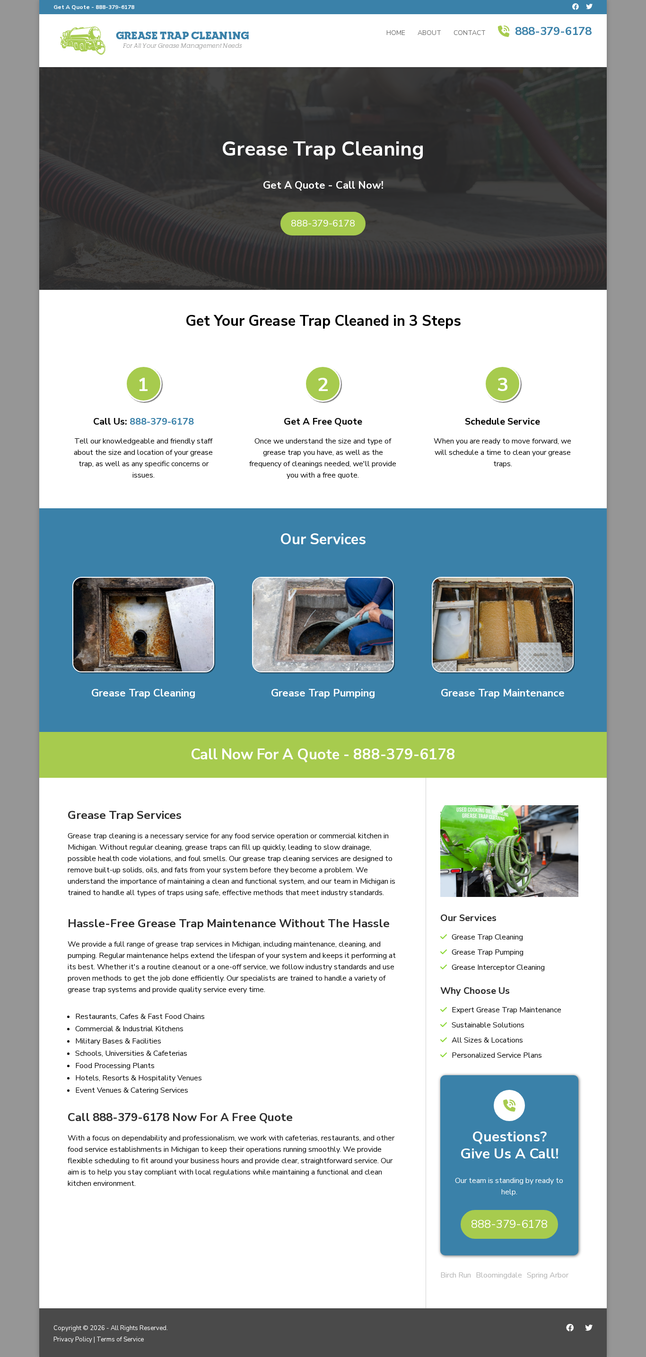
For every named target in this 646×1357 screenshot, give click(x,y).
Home (395, 33)
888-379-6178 (115, 7)
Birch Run (455, 1275)
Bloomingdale (499, 1275)
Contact (470, 33)
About (429, 33)
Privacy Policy (72, 1339)
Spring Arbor (547, 1275)
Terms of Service (120, 1339)
